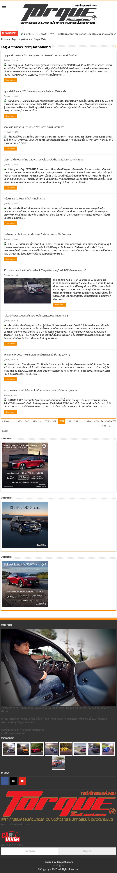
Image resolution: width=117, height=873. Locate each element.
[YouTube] (22, 781)
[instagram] (63, 865)
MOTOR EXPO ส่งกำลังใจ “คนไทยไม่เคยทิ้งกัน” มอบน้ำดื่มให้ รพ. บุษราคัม (40, 390)
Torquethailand (65, 862)
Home (6, 39)
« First (5, 421)
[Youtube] (59, 865)
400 (96, 421)
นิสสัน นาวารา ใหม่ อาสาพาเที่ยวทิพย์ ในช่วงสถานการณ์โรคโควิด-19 (37, 234)
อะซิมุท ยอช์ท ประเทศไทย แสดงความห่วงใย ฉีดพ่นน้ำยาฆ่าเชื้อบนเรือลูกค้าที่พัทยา (44, 159)
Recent (87, 851)
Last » (5, 431)
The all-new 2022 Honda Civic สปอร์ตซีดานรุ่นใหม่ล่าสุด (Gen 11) (37, 354)
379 (54, 421)
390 (89, 421)
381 (69, 421)
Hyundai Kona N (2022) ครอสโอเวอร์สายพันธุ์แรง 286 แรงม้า (35, 91)
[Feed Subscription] (115, 46)
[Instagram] (13, 781)
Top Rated (29, 851)
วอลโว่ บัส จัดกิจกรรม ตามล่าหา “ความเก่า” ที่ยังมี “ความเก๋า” (34, 127)
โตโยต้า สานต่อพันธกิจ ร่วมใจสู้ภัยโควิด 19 (24, 198)
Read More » (10, 80)
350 (19, 421)
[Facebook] (5, 781)
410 (104, 426)
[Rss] (54, 865)
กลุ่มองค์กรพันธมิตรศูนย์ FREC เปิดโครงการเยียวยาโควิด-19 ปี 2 (36, 315)
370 (35, 421)
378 (47, 421)
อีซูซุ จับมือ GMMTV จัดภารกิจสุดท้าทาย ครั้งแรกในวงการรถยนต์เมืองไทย (40, 55)
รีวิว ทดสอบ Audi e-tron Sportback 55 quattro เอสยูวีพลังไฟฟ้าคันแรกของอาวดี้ (45, 270)
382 (76, 421)
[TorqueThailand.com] (58, 13)
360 (27, 421)
